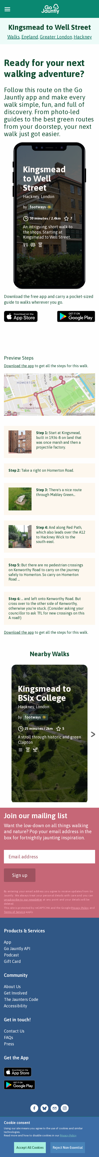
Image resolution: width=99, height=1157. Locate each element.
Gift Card (12, 961)
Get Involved (15, 993)
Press (9, 1043)
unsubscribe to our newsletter (23, 899)
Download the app (19, 366)
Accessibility (15, 1005)
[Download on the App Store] (21, 316)
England (29, 36)
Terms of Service (14, 912)
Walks (13, 36)
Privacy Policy (68, 1135)
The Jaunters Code (21, 999)
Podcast (11, 955)
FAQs (8, 1037)
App (7, 942)
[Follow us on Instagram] (65, 1107)
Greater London (56, 36)
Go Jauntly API (17, 948)
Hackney (83, 36)
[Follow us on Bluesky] (44, 1107)
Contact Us (14, 1031)
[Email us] (54, 1107)
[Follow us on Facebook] (34, 1107)
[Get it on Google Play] (76, 316)
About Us (12, 986)
